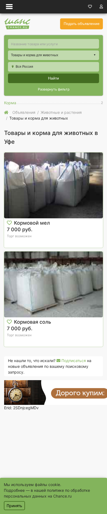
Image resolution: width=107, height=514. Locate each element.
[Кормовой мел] (53, 185)
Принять (14, 505)
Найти (53, 78)
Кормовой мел (32, 223)
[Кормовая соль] (53, 284)
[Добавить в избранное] (9, 223)
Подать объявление (82, 23)
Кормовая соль (32, 322)
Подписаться (73, 360)
